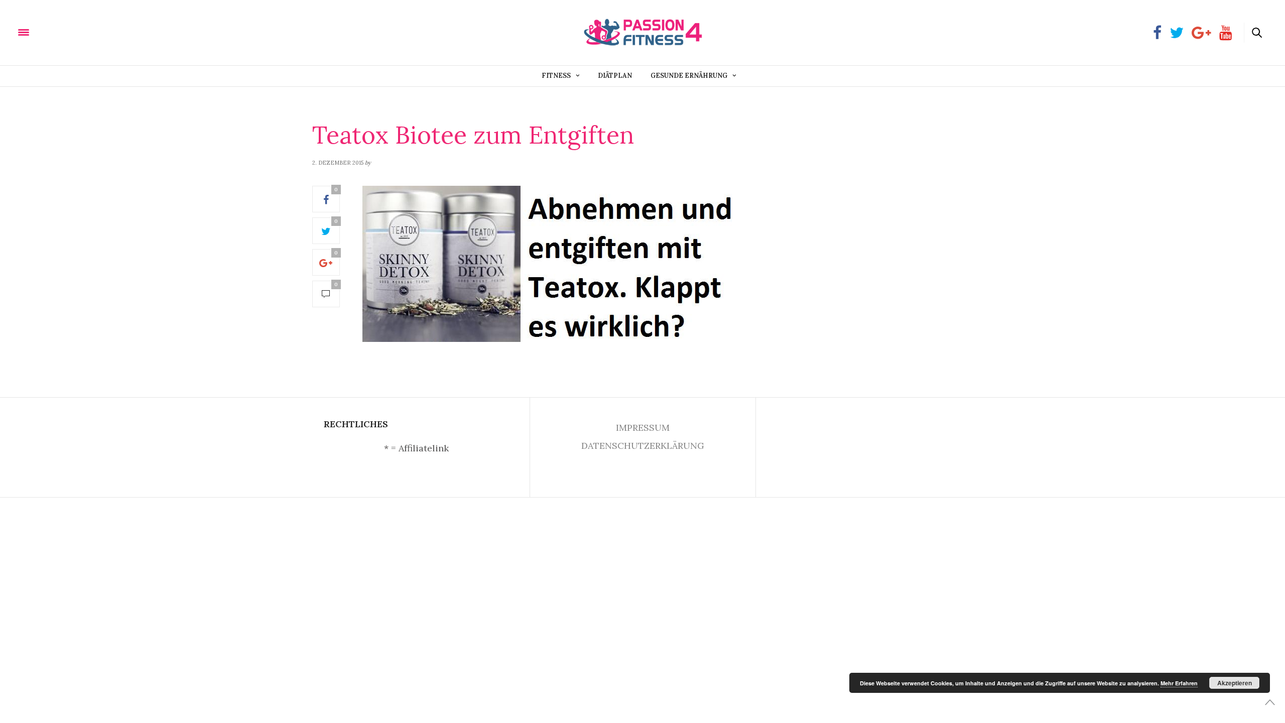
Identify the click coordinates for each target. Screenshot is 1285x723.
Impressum (643, 427)
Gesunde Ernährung (689, 75)
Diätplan (615, 75)
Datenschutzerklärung (642, 445)
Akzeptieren (1234, 682)
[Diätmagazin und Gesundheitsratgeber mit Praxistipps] (75, 32)
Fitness (556, 75)
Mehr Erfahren (1179, 683)
